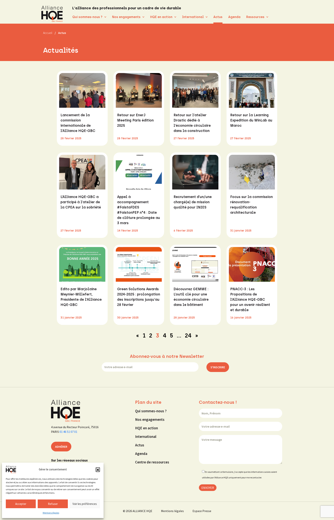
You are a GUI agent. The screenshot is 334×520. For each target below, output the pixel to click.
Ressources (255, 17)
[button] (98, 469)
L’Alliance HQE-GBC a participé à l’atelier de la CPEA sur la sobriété (80, 202)
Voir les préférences (84, 504)
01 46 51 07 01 (68, 432)
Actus (217, 17)
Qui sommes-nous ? (87, 17)
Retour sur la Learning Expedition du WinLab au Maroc (251, 120)
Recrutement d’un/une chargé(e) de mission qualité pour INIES (193, 202)
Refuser (53, 504)
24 (188, 335)
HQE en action (161, 17)
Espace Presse (202, 511)
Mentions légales (51, 512)
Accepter (20, 504)
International (193, 17)
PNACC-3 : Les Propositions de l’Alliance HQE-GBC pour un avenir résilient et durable (250, 299)
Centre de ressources (152, 462)
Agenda (234, 17)
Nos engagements (126, 17)
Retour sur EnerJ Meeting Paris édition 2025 (135, 120)
